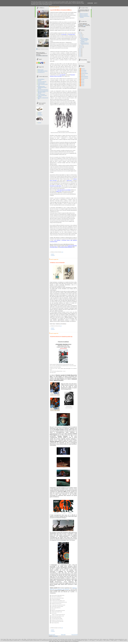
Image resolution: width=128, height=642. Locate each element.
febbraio (81, 46)
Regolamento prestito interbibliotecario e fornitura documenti (42, 87)
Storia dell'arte (40, 114)
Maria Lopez (83, 74)
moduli (84, 25)
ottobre (81, 34)
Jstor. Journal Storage (41, 94)
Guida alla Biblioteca (41, 79)
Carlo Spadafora (83, 70)
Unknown (82, 82)
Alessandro (83, 68)
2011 (80, 53)
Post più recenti (52, 634)
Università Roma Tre (41, 72)
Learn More (90, 3)
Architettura (40, 112)
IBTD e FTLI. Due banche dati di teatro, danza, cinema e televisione (43, 92)
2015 (80, 48)
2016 (80, 33)
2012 (80, 52)
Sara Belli (82, 79)
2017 (80, 32)
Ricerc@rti (39, 80)
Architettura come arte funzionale (57, 262)
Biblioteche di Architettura (84, 13)
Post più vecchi (75, 634)
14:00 (62, 627)
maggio (81, 37)
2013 (80, 51)
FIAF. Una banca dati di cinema (43, 89)
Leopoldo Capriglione (84, 73)
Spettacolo (39, 113)
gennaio (81, 47)
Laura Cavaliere (83, 71)
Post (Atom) (55, 636)
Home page (63, 634)
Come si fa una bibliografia (42, 81)
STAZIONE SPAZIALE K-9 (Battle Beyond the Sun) (61, 336)
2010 (80, 54)
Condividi (52, 629)
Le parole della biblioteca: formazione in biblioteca (61, 10)
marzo (81, 45)
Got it (95, 3)
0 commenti (53, 255)
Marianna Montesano (84, 76)
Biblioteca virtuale (40, 69)
